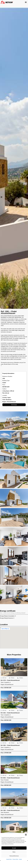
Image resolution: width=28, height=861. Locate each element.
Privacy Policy (15, 859)
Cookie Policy (9, 859)
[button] (26, 834)
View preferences (14, 856)
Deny (14, 852)
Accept (14, 848)
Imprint (20, 859)
